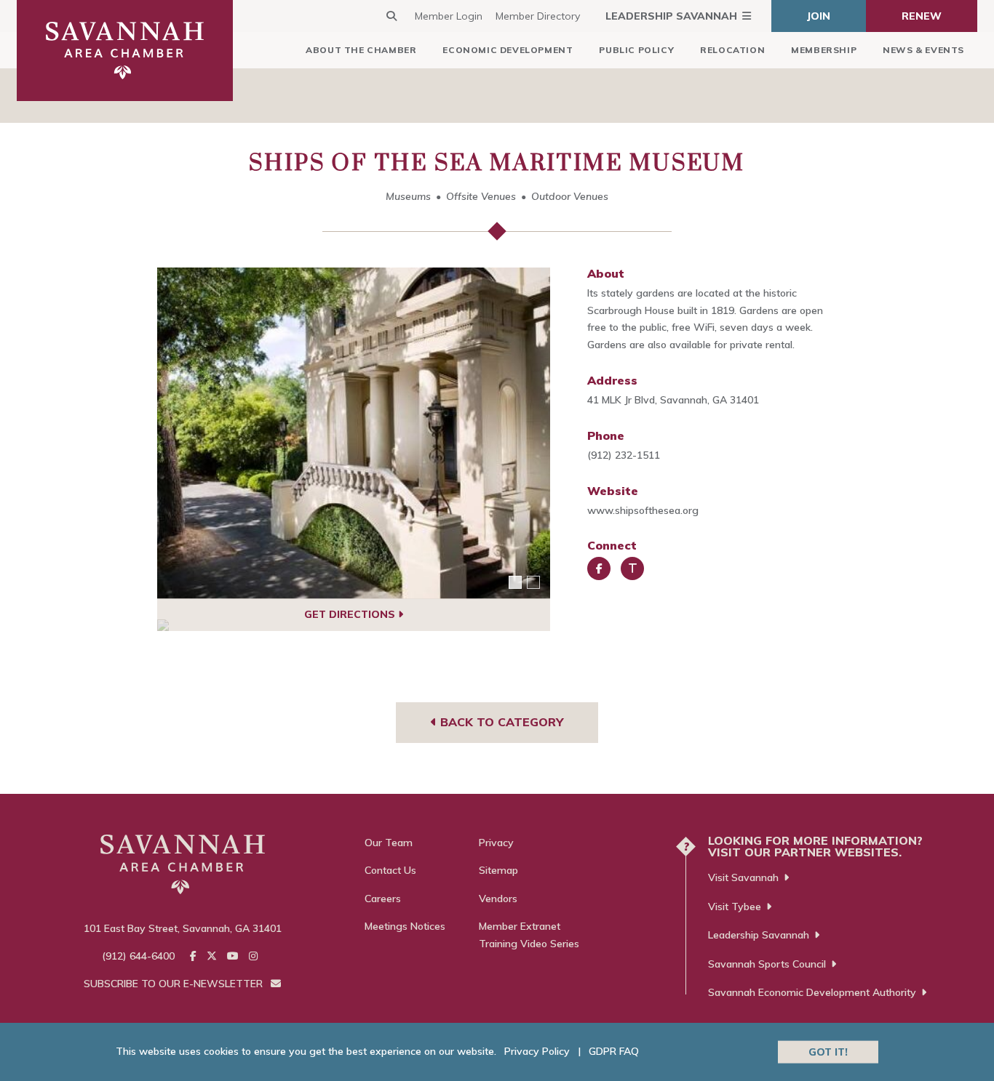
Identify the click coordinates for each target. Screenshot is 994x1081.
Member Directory (538, 16)
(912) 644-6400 (138, 956)
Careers (383, 898)
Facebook (599, 568)
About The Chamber (361, 49)
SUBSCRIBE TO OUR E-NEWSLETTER (175, 983)
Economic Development (507, 49)
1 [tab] (515, 582)
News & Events (923, 49)
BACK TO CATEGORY (500, 722)
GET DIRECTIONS (351, 614)
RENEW (922, 16)
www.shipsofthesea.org (643, 510)
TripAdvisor (632, 568)
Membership (823, 49)
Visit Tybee (734, 906)
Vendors (498, 898)
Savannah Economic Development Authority (812, 992)
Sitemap (498, 870)
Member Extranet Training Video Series (529, 935)
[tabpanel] (354, 433)
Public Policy (636, 49)
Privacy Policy (537, 1051)
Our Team (389, 842)
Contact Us (390, 870)
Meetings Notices (405, 926)
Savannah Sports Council (767, 964)
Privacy (496, 842)
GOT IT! (828, 1051)
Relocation (732, 49)
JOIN (818, 16)
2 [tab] (533, 582)
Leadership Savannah (671, 16)
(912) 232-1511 (623, 455)
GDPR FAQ (614, 1051)
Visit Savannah (743, 877)
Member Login (448, 16)
